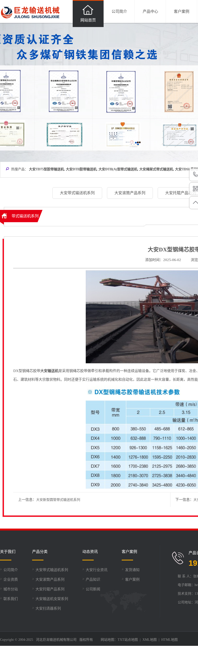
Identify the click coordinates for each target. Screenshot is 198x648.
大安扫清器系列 (48, 608)
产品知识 (93, 579)
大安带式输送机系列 (51, 570)
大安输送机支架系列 (51, 599)
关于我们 (7, 552)
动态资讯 (90, 552)
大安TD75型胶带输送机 (46, 169)
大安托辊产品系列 (49, 589)
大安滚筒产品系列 (49, 579)
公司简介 (119, 11)
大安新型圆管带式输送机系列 (58, 500)
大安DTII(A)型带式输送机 (118, 169)
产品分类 (40, 552)
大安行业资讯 (96, 570)
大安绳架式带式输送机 (156, 169)
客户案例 (181, 11)
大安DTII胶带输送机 (81, 169)
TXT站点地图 (128, 639)
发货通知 (132, 570)
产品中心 (150, 11)
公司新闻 (93, 589)
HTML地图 (169, 639)
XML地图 (149, 639)
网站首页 (88, 20)
